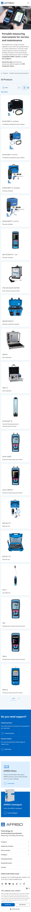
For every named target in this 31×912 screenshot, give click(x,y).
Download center (6, 863)
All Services (8, 749)
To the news (10, 783)
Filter (6, 87)
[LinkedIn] (13, 884)
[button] (15, 909)
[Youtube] (9, 884)
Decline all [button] (22, 904)
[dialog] (15, 899)
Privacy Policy (9, 901)
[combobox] (19, 88)
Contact (3, 867)
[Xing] (24, 884)
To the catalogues (12, 813)
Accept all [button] (8, 904)
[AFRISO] (7, 3)
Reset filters (4, 92)
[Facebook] (6, 884)
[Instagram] (2, 884)
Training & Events (6, 859)
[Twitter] (20, 884)
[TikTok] (17, 884)
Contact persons (9, 733)
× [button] (29, 888)
